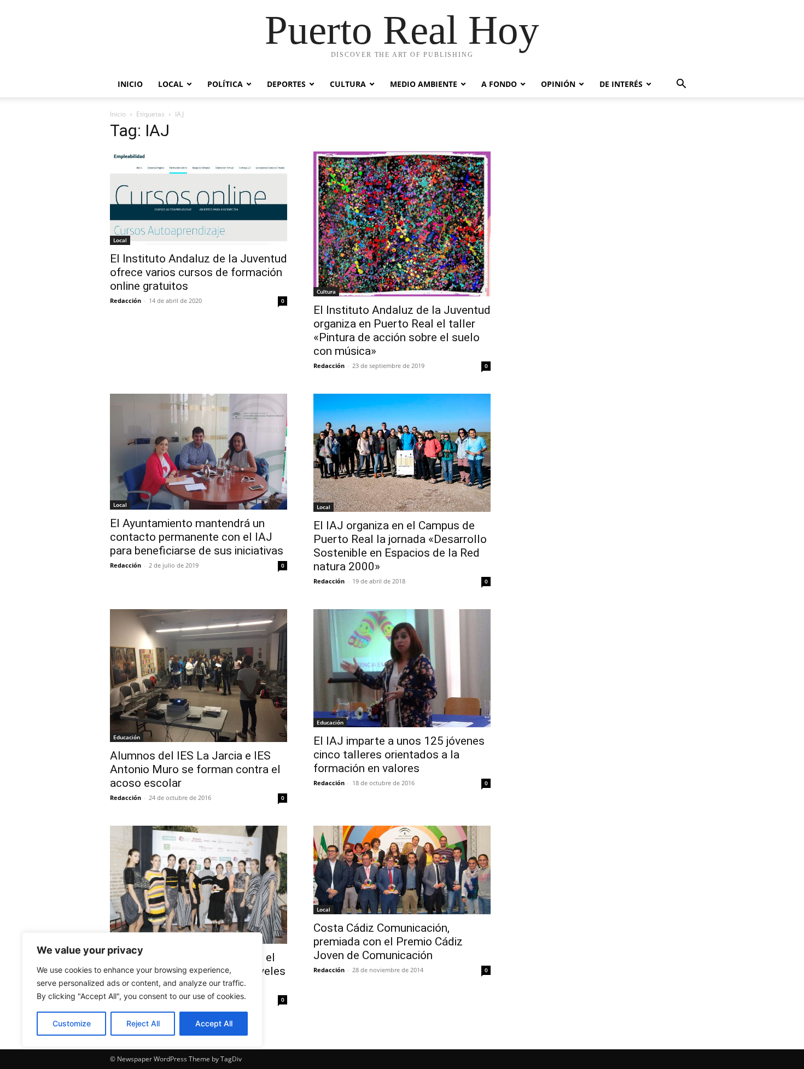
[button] (681, 85)
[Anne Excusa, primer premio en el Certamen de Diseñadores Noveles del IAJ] (198, 885)
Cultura (348, 84)
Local (170, 84)
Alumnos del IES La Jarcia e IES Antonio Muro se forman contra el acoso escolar (195, 769)
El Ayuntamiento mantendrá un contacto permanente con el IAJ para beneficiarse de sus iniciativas (196, 537)
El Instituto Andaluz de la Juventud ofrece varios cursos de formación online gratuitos (198, 272)
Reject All (143, 1023)
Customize (72, 1023)
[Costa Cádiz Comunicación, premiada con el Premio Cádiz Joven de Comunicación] (402, 870)
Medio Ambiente (423, 84)
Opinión (558, 84)
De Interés (621, 84)
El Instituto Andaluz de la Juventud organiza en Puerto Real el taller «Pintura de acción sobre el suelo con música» (402, 330)
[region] (142, 989)
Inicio (130, 84)
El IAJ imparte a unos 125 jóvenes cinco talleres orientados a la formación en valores (399, 754)
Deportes (286, 84)
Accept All (213, 1023)
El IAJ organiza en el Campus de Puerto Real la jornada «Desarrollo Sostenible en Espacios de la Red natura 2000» (400, 546)
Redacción (125, 300)
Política (225, 84)
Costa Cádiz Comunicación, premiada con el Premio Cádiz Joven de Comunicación (388, 941)
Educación (126, 737)
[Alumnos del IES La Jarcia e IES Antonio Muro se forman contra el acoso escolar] (198, 675)
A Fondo (499, 84)
